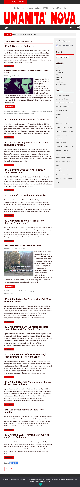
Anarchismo (66, 95)
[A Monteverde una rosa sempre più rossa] (18, 252)
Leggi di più (9, 66)
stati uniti (69, 161)
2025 (7, 291)
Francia (67, 123)
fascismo (59, 114)
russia (58, 157)
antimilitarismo (60, 103)
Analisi (58, 68)
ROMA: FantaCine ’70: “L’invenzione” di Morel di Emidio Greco (28, 300)
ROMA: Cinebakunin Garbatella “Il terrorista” (27, 119)
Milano (66, 135)
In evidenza (59, 82)
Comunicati (59, 73)
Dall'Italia (20, 111)
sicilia (63, 161)
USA (57, 182)
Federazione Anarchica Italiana (62, 119)
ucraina (70, 178)
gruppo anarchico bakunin (11, 113)
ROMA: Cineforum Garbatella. (19, 46)
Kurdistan (59, 131)
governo (58, 127)
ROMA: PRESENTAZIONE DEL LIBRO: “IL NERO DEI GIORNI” (25, 171)
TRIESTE (58, 178)
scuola (58, 161)
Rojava (66, 154)
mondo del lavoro (61, 142)
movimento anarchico (62, 146)
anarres (58, 99)
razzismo (65, 150)
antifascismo (26, 291)
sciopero (69, 157)
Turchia (65, 178)
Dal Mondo (59, 77)
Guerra (64, 127)
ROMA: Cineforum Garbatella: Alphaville (25, 195)
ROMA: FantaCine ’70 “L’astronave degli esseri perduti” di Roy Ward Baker (25, 355)
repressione (59, 154)
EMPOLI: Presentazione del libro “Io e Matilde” (24, 410)
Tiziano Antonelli (61, 175)
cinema (35, 111)
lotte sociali (59, 135)
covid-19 (58, 106)
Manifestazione (8, 293)
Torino (69, 175)
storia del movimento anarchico (62, 170)
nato (71, 146)
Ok (40, 484)
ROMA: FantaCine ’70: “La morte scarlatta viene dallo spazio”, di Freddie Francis (26, 328)
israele (70, 127)
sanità (63, 157)
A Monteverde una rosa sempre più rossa (22, 245)
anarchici (58, 95)
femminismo (59, 123)
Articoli (11, 111)
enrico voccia (60, 110)
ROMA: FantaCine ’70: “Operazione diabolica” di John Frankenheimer (28, 383)
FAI (66, 110)
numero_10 (17, 291)
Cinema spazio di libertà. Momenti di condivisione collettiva (26, 72)
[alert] (65, 45)
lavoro (65, 131)
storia (57, 165)
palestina (58, 150)
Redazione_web (22, 76)
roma (32, 113)
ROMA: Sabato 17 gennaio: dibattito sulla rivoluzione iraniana (26, 143)
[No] (78, 482)
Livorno (71, 131)
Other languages (61, 84)
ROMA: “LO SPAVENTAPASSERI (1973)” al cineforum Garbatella (26, 436)
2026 (7, 111)
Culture (16, 111)
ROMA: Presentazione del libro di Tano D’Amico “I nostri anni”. (24, 221)
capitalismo (69, 103)
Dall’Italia (58, 80)
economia (65, 106)
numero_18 (27, 111)
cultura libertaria (47, 111)
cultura (40, 111)
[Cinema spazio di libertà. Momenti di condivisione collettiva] (18, 79)
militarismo (59, 139)
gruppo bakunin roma (24, 113)
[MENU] (78, 27)
